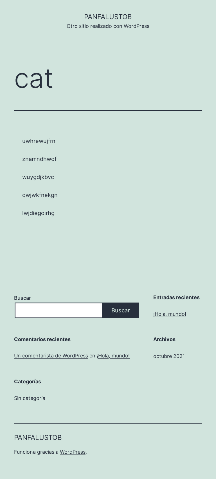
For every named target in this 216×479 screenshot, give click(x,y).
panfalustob (108, 17)
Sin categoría (29, 398)
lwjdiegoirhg (38, 213)
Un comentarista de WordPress (51, 356)
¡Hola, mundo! (169, 314)
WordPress (73, 452)
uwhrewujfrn (38, 141)
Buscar (22, 298)
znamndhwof (39, 159)
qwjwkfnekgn (40, 195)
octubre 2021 (169, 356)
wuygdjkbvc (38, 177)
